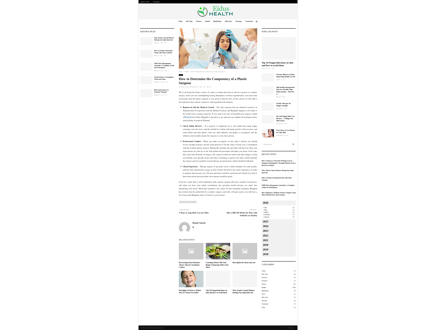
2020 (265, 244)
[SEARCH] (293, 144)
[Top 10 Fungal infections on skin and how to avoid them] (279, 48)
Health (207, 21)
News (263, 294)
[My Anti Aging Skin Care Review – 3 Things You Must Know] (268, 119)
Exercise (264, 277)
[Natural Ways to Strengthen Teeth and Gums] (146, 80)
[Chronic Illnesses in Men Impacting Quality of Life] (268, 77)
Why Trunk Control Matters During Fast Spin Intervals (278, 171)
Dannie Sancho (185, 87)
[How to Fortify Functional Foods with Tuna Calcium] (146, 54)
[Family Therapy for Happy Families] (268, 106)
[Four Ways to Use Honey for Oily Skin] (268, 133)
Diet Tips (189, 21)
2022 (265, 235)
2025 (265, 221)
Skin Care (228, 21)
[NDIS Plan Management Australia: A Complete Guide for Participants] (146, 67)
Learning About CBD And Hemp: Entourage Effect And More (217, 265)
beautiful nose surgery (188, 202)
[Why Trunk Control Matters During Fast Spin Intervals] (146, 41)
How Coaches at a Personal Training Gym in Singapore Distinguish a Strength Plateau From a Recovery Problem (279, 162)
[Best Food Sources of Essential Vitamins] (146, 93)
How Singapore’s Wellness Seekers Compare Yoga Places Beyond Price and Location (279, 193)
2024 (265, 226)
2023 (265, 230)
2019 (265, 249)
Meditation (217, 21)
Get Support (156, 2)
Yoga (263, 307)
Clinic (181, 21)
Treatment (249, 21)
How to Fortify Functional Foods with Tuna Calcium (277, 179)
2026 (265, 202)
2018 (265, 254)
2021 (265, 240)
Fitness (199, 21)
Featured (264, 281)
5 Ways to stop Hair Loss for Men (194, 213)
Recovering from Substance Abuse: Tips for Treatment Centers (189, 265)
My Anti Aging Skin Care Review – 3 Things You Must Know (285, 118)
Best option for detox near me (244, 262)
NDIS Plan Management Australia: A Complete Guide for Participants (164, 65)
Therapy (238, 21)
